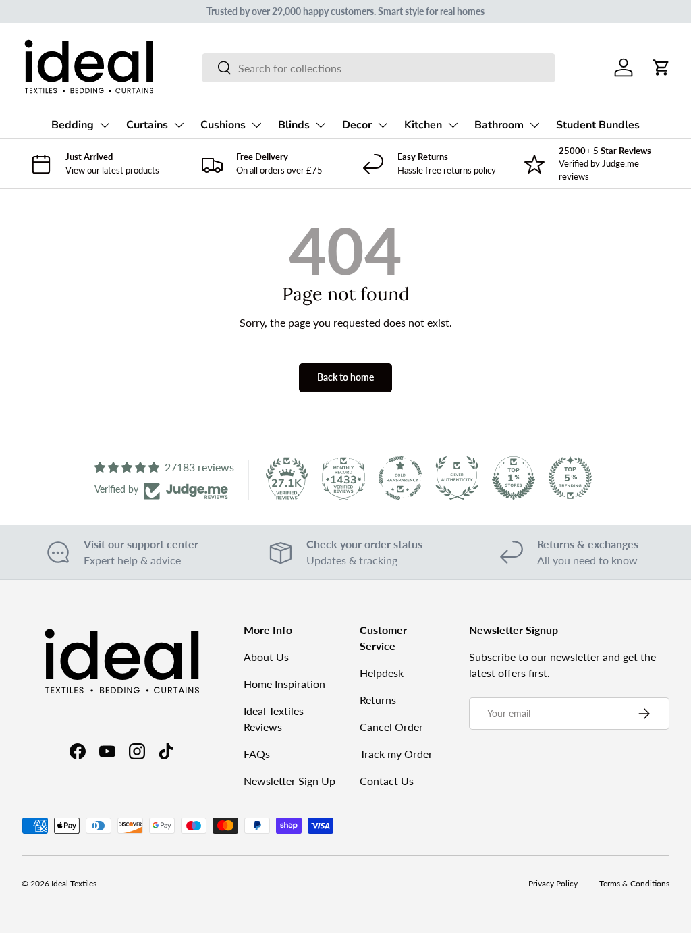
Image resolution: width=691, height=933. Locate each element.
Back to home (345, 377)
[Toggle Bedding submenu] (104, 125)
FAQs (257, 753)
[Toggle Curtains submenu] (179, 125)
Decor (357, 124)
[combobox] (379, 67)
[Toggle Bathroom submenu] (534, 125)
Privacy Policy (553, 883)
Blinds (294, 124)
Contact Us (387, 780)
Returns (378, 699)
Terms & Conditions (634, 883)
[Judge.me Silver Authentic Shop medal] (456, 478)
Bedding (72, 124)
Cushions (223, 124)
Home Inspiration (284, 683)
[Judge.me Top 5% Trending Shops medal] (570, 478)
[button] (661, 67)
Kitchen (423, 124)
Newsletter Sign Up (289, 780)
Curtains (147, 124)
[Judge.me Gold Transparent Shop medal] (400, 478)
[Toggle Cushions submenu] (256, 125)
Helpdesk (382, 672)
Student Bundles (598, 124)
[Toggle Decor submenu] (383, 125)
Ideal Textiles (73, 883)
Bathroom (499, 124)
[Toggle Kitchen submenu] (453, 125)
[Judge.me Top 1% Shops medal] (513, 478)
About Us (266, 656)
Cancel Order (391, 726)
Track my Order (396, 753)
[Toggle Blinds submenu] (320, 125)
